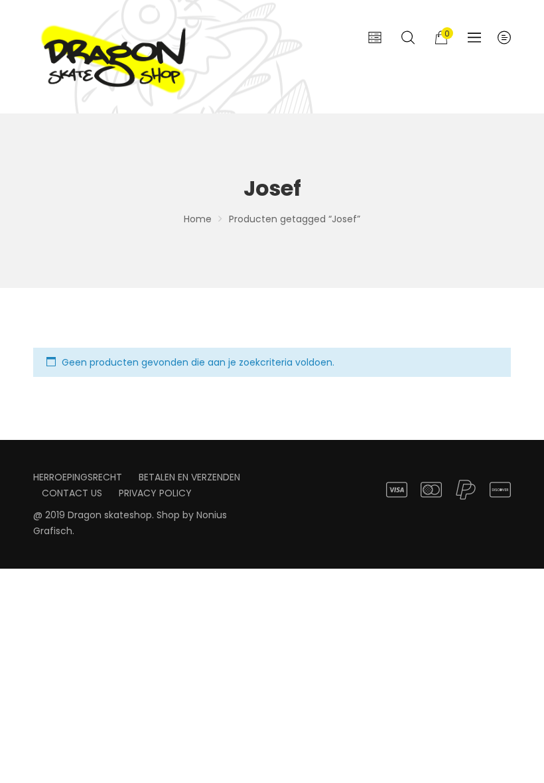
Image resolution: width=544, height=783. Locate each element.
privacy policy (155, 493)
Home (198, 219)
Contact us (72, 493)
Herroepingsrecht (77, 477)
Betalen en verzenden (189, 477)
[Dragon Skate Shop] (116, 56)
